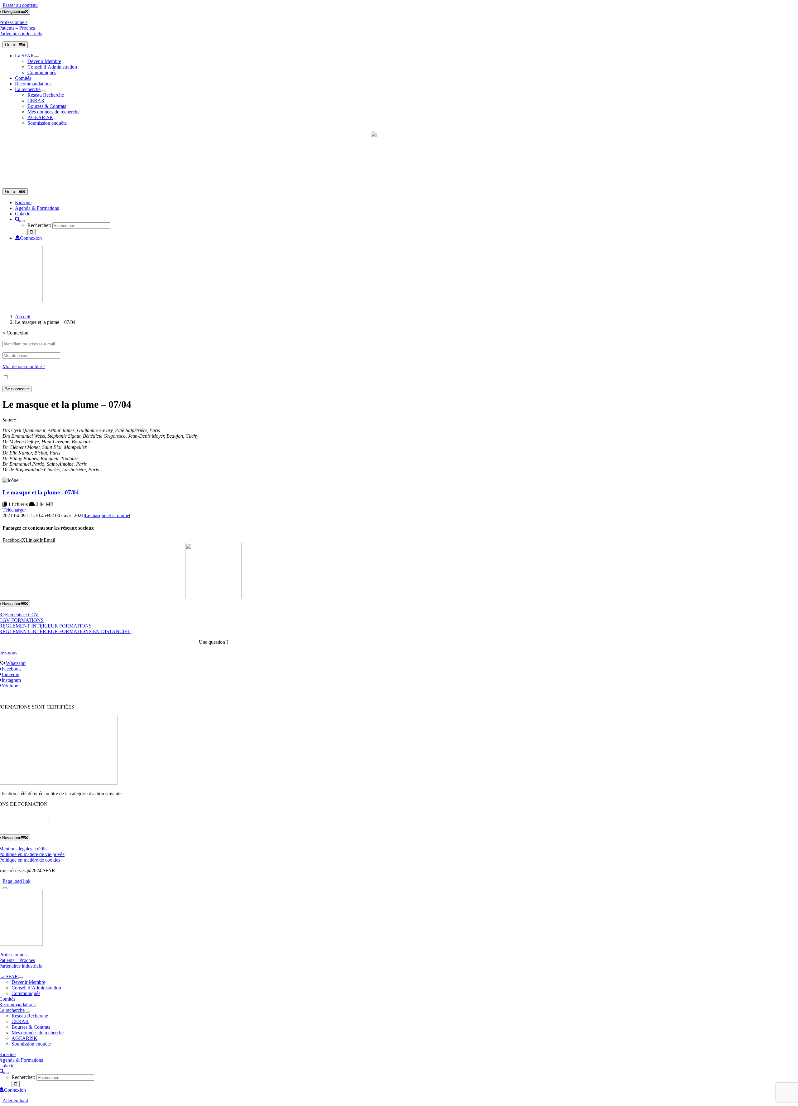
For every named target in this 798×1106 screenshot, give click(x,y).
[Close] (4, 888)
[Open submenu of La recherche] (43, 91)
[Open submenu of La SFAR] (36, 57)
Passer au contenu (20, 5)
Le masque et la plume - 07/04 (40, 492)
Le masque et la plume (107, 515)
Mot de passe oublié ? (23, 366)
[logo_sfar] (399, 185)
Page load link (16, 881)
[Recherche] (17, 219)
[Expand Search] (22, 221)
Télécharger (14, 509)
